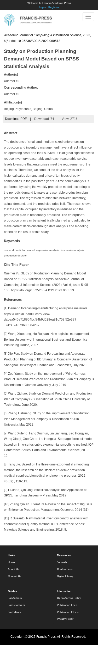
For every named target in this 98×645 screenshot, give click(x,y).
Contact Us (14, 576)
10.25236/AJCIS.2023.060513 (38, 40)
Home (11, 562)
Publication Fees (67, 605)
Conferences (64, 569)
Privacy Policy (65, 618)
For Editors (14, 612)
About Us (13, 569)
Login (42, 7)
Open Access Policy (69, 598)
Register (53, 7)
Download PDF (16, 118)
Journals (62, 562)
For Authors (15, 598)
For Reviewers (16, 605)
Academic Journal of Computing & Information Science (42, 35)
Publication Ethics (67, 612)
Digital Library (65, 576)
